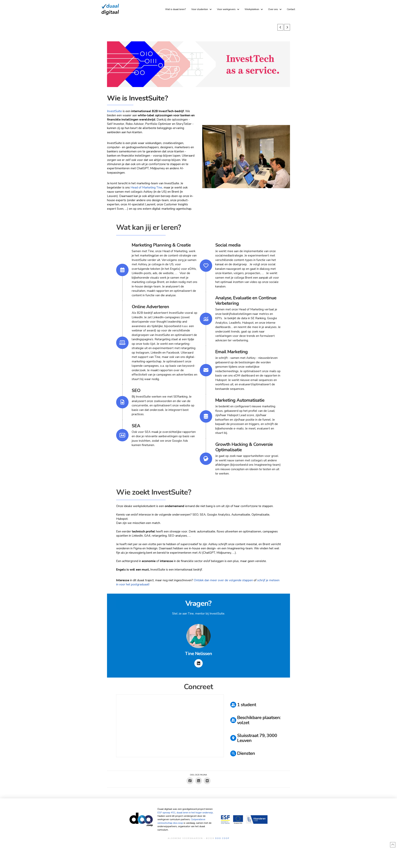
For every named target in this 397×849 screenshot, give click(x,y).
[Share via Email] (207, 780)
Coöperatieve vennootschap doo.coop (181, 821)
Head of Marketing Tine (146, 187)
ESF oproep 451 (166, 812)
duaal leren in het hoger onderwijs (195, 812)
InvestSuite (114, 111)
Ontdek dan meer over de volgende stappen (223, 580)
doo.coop (222, 838)
